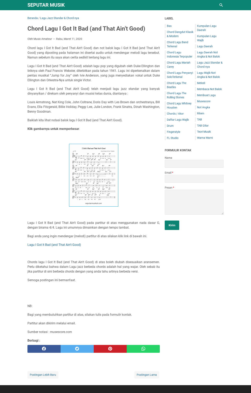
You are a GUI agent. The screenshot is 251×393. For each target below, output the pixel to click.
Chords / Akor (175, 113)
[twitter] (77, 349)
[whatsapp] (143, 349)
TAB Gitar (203, 125)
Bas (169, 25)
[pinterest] (110, 349)
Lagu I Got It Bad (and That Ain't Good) (54, 245)
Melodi (201, 83)
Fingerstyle (173, 131)
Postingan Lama (147, 374)
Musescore (203, 101)
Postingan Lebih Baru (43, 374)
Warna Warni (205, 137)
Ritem (200, 113)
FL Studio (172, 138)
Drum (170, 125)
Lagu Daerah (205, 46)
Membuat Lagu (206, 95)
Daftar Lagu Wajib (178, 119)
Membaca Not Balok (209, 89)
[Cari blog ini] (221, 5)
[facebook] (44, 349)
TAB (199, 119)
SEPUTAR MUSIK (46, 5)
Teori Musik (204, 131)
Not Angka (203, 107)
